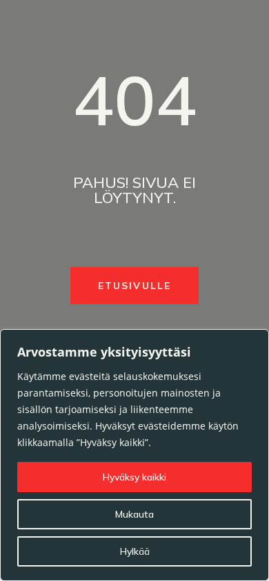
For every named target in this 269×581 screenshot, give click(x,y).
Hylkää (135, 551)
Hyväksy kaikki (134, 477)
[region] (134, 455)
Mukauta (134, 514)
